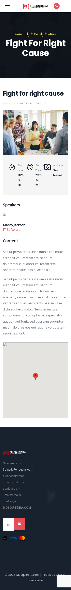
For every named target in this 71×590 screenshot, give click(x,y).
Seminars (9, 103)
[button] (35, 376)
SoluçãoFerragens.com (18, 469)
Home (18, 34)
